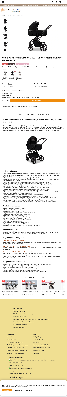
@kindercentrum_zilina (16, 365)
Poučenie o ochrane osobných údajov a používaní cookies (31, 319)
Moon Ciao (20, 15)
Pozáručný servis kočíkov (15, 342)
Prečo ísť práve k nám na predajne (17, 345)
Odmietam (29, 390)
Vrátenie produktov (19, 311)
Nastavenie (18, 390)
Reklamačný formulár (20, 324)
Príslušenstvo (30, 114)
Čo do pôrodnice (38, 339)
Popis (20, 114)
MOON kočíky (11, 15)
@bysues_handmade (15, 362)
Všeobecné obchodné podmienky (23, 314)
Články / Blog (37, 337)
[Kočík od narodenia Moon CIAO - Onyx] (33, 150)
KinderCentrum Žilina (15, 373)
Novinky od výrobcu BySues (41, 347)
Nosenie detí (36, 342)
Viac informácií (23, 386)
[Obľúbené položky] (60, 2)
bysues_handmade (15, 371)
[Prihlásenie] (56, 2)
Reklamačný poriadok (20, 316)
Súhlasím (7, 390)
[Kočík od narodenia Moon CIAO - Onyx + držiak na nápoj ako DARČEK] (37, 37)
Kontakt (9, 337)
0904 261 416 (27, 373)
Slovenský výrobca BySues (15, 353)
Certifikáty (36, 353)
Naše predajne (11, 339)
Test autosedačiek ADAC (40, 345)
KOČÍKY (4, 15)
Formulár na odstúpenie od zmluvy (24, 322)
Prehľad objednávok (19, 327)
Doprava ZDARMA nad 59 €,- (16, 347)
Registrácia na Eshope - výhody (17, 350)
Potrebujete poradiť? (44, 114)
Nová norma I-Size (38, 350)
